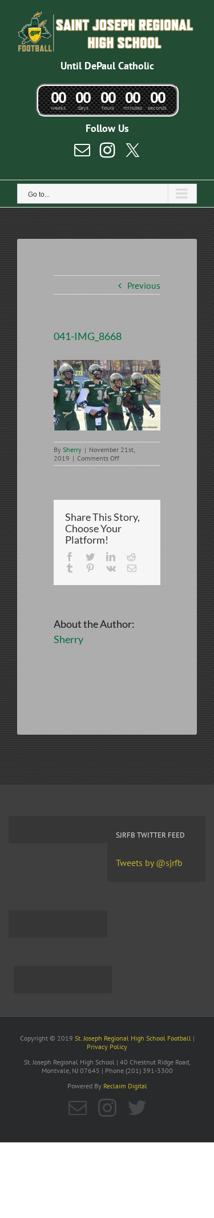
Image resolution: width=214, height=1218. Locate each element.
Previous (143, 285)
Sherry (72, 449)
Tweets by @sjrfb (149, 862)
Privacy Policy (107, 1046)
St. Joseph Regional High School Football (133, 1038)
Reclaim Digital (125, 1086)
